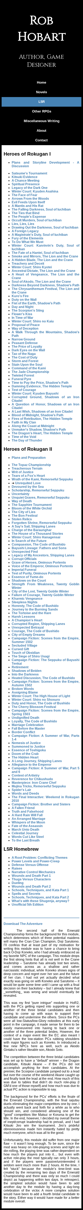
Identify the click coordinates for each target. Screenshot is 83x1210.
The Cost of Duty (24, 357)
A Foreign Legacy (25, 231)
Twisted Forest (23, 375)
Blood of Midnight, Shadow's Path (37, 415)
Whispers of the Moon (28, 822)
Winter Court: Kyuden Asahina (35, 191)
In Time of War (22, 317)
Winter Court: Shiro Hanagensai (36, 537)
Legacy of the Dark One (30, 187)
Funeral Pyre (21, 379)
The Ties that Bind (25, 213)
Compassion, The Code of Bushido (38, 544)
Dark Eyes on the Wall (28, 350)
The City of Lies (23, 512)
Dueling (18, 883)
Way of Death (22, 501)
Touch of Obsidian (26, 652)
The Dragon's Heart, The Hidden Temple (42, 433)
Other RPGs (41, 111)
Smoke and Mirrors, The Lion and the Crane (45, 256)
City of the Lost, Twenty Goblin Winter (40, 591)
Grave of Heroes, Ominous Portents (39, 562)
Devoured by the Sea (28, 486)
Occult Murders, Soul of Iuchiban (37, 220)
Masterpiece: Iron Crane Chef (34, 782)
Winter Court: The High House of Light (41, 696)
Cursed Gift (20, 649)
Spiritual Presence (26, 184)
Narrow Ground (23, 339)
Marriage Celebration (28, 725)
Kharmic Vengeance (27, 598)
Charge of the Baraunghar (32, 530)
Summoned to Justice (28, 746)
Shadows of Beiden (27, 670)
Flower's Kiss (22, 314)
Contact (41, 140)
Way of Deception (25, 328)
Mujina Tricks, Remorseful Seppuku (39, 786)
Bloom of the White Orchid (32, 508)
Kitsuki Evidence (24, 177)
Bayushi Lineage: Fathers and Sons (39, 548)
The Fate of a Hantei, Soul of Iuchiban (40, 252)
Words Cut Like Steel (28, 836)
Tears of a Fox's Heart (28, 475)
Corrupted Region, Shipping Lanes (38, 624)
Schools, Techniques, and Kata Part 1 (40, 890)
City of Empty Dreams (28, 634)
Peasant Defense (25, 343)
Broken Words (23, 689)
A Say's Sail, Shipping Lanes (33, 526)
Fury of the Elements (27, 238)
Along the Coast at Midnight (33, 426)
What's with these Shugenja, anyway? (40, 901)
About (41, 131)
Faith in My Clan (24, 422)
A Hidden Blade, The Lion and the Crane (42, 260)
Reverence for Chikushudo (32, 779)
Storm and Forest (25, 361)
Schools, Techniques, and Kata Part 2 (40, 897)
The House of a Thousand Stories (37, 533)
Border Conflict (23, 732)
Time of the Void (24, 436)
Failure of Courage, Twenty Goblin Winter (43, 595)
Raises (17, 868)
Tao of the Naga (24, 353)
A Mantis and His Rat (27, 206)
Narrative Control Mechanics (33, 872)
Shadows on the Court (29, 580)
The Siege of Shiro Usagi (31, 656)
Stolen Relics (22, 519)
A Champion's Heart (27, 620)
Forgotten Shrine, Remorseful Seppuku (42, 523)
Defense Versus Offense (30, 865)
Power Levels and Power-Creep (36, 861)
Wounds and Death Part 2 (31, 886)
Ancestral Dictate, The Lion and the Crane (43, 270)
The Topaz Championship (31, 465)
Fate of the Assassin (27, 826)
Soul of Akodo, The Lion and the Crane (41, 281)
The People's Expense (29, 216)
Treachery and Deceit (28, 263)
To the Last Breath (26, 840)
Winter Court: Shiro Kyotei (32, 267)
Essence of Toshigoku (29, 750)
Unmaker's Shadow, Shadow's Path (39, 429)
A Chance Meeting (25, 180)
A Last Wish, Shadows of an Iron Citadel (42, 411)
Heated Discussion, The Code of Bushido (43, 678)
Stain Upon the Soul (27, 364)
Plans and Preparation (29, 457)
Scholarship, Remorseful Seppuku (38, 490)
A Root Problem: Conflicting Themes (39, 857)
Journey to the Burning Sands (35, 609)
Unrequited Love (28, 483)
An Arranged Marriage (28, 818)
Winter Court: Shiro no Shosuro (36, 699)
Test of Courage (24, 390)
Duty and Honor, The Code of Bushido (41, 703)
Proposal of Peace (26, 325)
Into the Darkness (25, 674)
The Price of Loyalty (27, 346)
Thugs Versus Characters (31, 879)
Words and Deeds (25, 793)
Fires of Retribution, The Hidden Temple (42, 418)
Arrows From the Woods (30, 198)
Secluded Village (24, 645)
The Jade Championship (30, 372)
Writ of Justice (22, 472)
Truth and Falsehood (28, 811)
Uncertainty (20, 494)
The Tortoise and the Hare (31, 613)
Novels (41, 92)
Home (41, 82)
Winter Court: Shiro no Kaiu (33, 321)
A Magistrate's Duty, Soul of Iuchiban (40, 234)
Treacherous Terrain (27, 468)
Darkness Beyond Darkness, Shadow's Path (45, 285)
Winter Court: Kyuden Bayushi (35, 393)
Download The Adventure (23, 923)
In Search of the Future (29, 541)
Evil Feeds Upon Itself (28, 202)
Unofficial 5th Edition (28, 904)
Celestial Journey (25, 833)
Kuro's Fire (20, 296)
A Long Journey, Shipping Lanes (37, 761)
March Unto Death (25, 829)
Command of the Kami (29, 368)
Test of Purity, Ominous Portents (36, 573)
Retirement (20, 667)
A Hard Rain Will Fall (27, 815)
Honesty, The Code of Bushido (35, 606)
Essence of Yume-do (27, 577)
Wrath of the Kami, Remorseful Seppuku (42, 479)
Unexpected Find (25, 551)
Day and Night (22, 307)
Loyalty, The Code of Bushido (34, 721)
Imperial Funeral (24, 569)
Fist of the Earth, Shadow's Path (36, 303)
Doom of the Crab (25, 753)
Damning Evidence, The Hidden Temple (42, 386)
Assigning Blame (25, 692)
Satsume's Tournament (29, 173)
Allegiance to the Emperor (31, 764)
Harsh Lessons (23, 616)
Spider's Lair (21, 790)
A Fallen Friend (23, 808)
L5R (41, 102)
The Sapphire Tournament (32, 504)
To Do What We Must (27, 242)
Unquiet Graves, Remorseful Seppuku (41, 497)
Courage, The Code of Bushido (35, 631)
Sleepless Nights (24, 602)
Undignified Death (25, 717)
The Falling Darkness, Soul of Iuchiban (41, 209)
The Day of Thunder (27, 440)
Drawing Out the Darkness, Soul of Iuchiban (45, 227)
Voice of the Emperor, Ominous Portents (42, 566)
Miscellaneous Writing (41, 121)
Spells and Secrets (26, 893)
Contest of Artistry (25, 775)
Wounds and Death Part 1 (31, 875)
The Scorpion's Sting (28, 310)
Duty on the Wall (24, 299)
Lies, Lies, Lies (23, 224)
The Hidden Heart (25, 757)
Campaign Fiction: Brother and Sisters (41, 804)
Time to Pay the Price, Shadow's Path (40, 382)
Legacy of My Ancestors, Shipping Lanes (43, 555)
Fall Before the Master (28, 728)
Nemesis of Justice (26, 743)
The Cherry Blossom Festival (34, 707)
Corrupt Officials (24, 559)
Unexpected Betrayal (28, 627)
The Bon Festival (24, 515)
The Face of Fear (24, 195)
